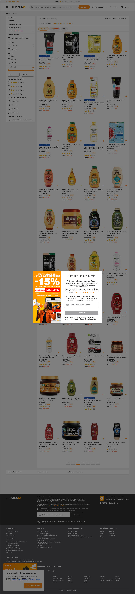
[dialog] (67, 297)
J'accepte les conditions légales (83, 292)
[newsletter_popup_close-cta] (99, 274)
